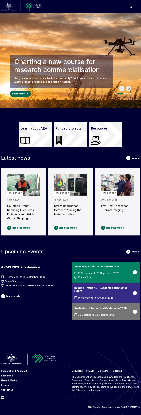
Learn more (21, 93)
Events (5, 385)
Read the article (21, 227)
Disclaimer (103, 370)
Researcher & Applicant (14, 371)
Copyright (77, 370)
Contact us (7, 389)
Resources (7, 375)
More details (13, 296)
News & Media (9, 380)
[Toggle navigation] (138, 7)
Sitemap (117, 370)
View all (135, 157)
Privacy (90, 370)
